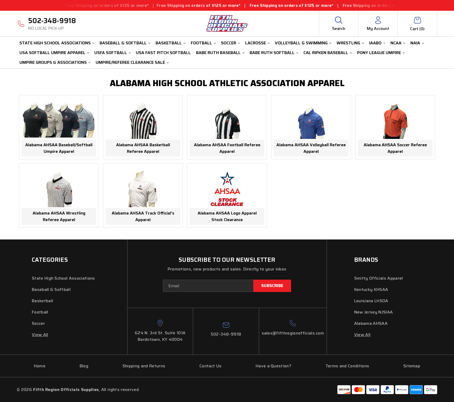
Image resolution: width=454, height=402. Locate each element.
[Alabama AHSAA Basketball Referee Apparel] (143, 120)
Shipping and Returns (143, 366)
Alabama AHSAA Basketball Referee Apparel (143, 148)
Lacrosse (255, 43)
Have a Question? (273, 366)
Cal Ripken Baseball (325, 52)
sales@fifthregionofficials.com (293, 333)
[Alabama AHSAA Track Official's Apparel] (143, 188)
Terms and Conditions (347, 366)
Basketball (169, 43)
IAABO (375, 43)
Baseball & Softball (123, 43)
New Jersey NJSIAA (373, 312)
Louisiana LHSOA (371, 300)
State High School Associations (55, 43)
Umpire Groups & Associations (53, 62)
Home (39, 366)
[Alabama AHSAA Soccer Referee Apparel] (395, 120)
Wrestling (348, 43)
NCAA (395, 43)
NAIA (415, 43)
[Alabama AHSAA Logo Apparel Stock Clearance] (227, 188)
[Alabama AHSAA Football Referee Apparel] (227, 120)
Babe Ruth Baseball (218, 52)
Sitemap (411, 366)
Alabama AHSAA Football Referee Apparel (227, 148)
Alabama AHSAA (371, 323)
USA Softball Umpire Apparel (52, 52)
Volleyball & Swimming (301, 43)
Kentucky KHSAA (371, 289)
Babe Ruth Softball (272, 52)
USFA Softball (110, 52)
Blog (84, 366)
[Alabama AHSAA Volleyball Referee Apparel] (311, 120)
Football (201, 43)
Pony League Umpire (379, 52)
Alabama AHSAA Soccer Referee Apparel (395, 148)
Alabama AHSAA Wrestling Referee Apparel (59, 216)
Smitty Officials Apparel (378, 278)
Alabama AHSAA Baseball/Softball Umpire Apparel (58, 148)
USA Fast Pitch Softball (163, 52)
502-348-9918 (52, 23)
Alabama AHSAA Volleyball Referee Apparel (311, 148)
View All (40, 334)
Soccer (228, 43)
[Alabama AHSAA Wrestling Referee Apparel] (59, 188)
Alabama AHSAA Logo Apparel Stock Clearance (227, 216)
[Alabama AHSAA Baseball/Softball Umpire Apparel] (59, 120)
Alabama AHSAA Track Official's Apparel (143, 216)
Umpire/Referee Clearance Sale (130, 62)
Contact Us (210, 366)
